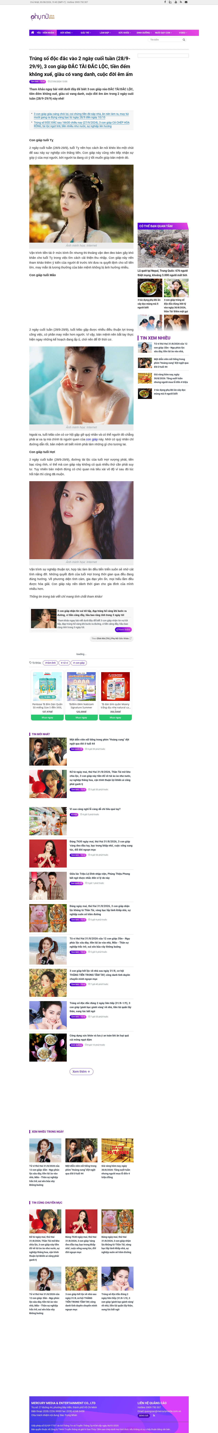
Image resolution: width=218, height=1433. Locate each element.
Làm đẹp (105, 32)
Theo (110, 638)
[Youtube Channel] (176, 2)
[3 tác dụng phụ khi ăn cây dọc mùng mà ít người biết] (150, 288)
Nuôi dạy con (163, 32)
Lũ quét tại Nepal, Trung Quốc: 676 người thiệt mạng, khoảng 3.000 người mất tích (163, 273)
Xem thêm (124, 629)
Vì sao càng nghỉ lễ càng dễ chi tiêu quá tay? (95, 809)
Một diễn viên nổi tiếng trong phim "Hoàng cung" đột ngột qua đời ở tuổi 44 (99, 741)
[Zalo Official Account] (171, 2)
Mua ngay (47, 717)
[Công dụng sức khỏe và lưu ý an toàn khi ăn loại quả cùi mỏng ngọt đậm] (48, 1048)
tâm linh (51, 662)
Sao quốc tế (76, 749)
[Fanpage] (165, 2)
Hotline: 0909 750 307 (77, 2)
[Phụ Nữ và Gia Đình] (43, 17)
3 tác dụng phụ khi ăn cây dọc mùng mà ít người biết (149, 304)
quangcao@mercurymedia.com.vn (162, 1411)
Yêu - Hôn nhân (45, 32)
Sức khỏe (124, 32)
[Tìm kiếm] (184, 39)
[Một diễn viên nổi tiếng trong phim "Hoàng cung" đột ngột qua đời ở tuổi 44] (48, 752)
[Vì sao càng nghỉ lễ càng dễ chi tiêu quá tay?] (48, 821)
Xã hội (74, 814)
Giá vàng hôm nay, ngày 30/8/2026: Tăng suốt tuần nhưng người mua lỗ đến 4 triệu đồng (116, 1172)
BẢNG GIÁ (143, 1415)
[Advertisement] (121, 16)
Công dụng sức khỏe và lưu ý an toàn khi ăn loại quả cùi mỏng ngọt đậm (99, 1037)
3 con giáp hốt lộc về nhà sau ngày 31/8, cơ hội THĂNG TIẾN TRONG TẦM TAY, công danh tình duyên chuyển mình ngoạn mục (100, 975)
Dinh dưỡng (143, 32)
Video (182, 32)
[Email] (187, 2)
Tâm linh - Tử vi (38, 81)
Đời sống (65, 32)
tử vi (65, 662)
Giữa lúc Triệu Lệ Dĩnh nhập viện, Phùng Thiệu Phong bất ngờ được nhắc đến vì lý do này (100, 875)
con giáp (91, 439)
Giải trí (85, 32)
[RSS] (181, 2)
